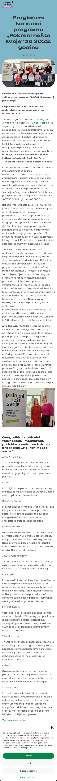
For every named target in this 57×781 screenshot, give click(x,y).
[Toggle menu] (52, 5)
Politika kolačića (27, 777)
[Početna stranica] (7, 4)
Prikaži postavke (28, 770)
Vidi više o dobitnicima (14, 720)
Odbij (28, 763)
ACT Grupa (32, 122)
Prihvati (28, 755)
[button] (52, 727)
